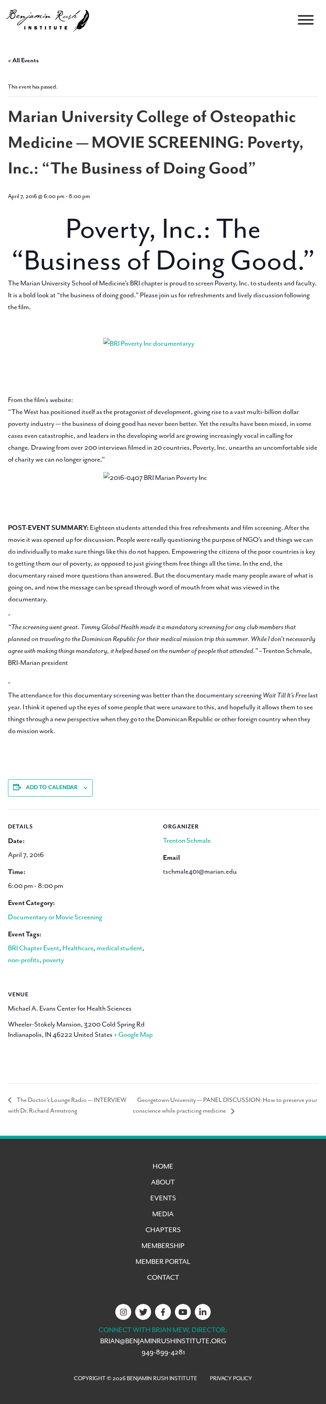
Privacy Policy (231, 1378)
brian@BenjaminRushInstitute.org (163, 1341)
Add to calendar (52, 787)
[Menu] (306, 20)
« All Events (23, 60)
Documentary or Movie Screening (55, 917)
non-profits (23, 960)
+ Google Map (133, 1035)
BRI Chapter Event (33, 948)
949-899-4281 (163, 1352)
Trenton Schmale (187, 841)
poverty (53, 960)
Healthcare (77, 948)
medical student (119, 948)
